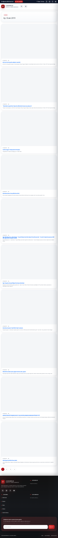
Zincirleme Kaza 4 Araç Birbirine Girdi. (11, 193)
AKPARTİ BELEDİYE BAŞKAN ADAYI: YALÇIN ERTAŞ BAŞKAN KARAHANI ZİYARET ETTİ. (21, 415)
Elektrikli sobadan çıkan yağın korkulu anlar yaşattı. (14, 371)
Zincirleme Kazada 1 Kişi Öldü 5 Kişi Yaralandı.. (13, 328)
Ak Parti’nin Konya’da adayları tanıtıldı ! (11, 62)
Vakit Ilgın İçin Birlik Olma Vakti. (10, 460)
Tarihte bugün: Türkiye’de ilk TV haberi (11, 149)
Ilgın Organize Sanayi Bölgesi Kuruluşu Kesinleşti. (13, 283)
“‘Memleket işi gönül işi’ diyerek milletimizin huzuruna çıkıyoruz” (17, 106)
